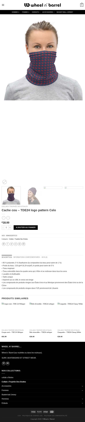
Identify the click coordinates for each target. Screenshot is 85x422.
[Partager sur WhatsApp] (4, 244)
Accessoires (47, 12)
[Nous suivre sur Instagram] (4, 363)
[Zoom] (4, 182)
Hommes (15, 12)
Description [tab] (7, 257)
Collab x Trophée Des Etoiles (15, 206)
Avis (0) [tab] (44, 257)
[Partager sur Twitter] (12, 244)
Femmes (25, 12)
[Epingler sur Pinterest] (19, 244)
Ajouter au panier (26, 227)
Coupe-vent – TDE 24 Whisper (12, 332)
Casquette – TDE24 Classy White (69, 332)
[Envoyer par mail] (15, 244)
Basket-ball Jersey (65, 12)
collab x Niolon (7, 377)
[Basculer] (82, 386)
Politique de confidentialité (55, 415)
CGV (19, 415)
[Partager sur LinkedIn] (23, 244)
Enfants (35, 12)
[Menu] (3, 5)
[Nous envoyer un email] (8, 363)
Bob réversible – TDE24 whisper (41, 332)
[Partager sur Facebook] (8, 244)
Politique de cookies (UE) (32, 415)
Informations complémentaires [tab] (26, 257)
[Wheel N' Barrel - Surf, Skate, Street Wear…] (42, 5)
